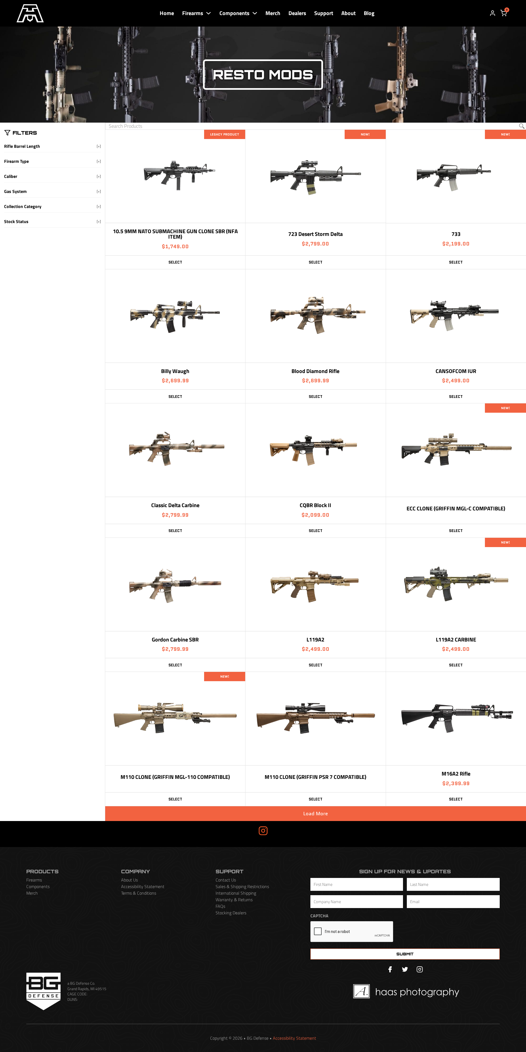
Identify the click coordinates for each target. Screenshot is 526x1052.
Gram (281, 830)
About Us (129, 880)
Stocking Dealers (231, 912)
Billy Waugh (175, 371)
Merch (272, 13)
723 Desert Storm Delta (315, 234)
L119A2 (315, 639)
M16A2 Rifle (456, 773)
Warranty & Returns (234, 899)
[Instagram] (419, 969)
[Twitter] (405, 969)
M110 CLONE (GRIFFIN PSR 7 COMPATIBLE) (315, 777)
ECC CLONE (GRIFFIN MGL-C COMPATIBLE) (456, 508)
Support (323, 13)
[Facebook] (390, 969)
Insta (244, 830)
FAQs (220, 906)
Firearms (192, 13)
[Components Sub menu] (255, 13)
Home (167, 13)
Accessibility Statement (142, 886)
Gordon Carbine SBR (175, 639)
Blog (369, 13)
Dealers (297, 13)
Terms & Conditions (138, 893)
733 (456, 234)
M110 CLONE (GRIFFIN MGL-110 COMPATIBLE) (175, 777)
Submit (405, 954)
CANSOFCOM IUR (456, 371)
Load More (315, 813)
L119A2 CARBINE (456, 639)
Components (234, 13)
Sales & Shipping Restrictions (242, 886)
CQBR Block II (315, 505)
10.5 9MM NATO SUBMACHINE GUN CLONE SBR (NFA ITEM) (175, 234)
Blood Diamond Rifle (315, 371)
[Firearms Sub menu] (208, 13)
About (348, 13)
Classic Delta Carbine (175, 505)
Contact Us (226, 880)
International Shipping (236, 893)
